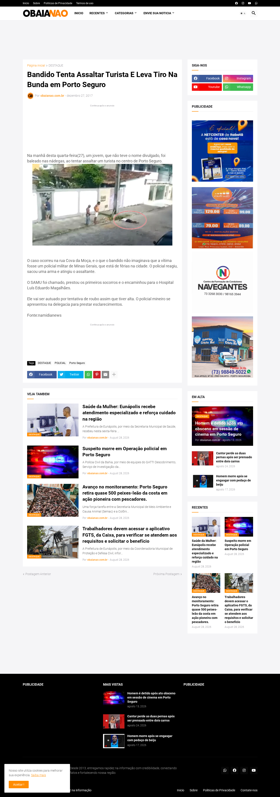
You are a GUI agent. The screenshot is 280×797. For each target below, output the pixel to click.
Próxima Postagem (166, 574)
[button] (243, 13)
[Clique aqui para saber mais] (140, 653)
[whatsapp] (256, 3)
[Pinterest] (97, 374)
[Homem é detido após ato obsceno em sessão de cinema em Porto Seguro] (113, 698)
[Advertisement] (140, 40)
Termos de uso (84, 3)
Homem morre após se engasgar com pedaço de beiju (233, 480)
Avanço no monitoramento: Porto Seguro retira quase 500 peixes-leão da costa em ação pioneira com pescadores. (124, 493)
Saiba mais (38, 775)
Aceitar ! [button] (18, 784)
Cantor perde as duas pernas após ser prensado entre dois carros (234, 457)
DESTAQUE (56, 65)
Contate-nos (249, 790)
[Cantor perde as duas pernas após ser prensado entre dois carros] (202, 458)
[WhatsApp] (88, 374)
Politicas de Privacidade (58, 3)
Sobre (36, 3)
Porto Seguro (77, 363)
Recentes (97, 13)
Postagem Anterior (38, 574)
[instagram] (243, 3)
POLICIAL (60, 363)
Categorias (124, 13)
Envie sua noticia (157, 13)
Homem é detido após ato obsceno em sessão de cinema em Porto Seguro (151, 697)
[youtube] (249, 3)
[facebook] (236, 3)
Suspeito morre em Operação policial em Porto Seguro (124, 451)
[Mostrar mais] (114, 374)
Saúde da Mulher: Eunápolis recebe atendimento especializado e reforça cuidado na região (129, 413)
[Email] (105, 374)
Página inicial (36, 65)
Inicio (26, 3)
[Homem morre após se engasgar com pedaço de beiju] (202, 481)
